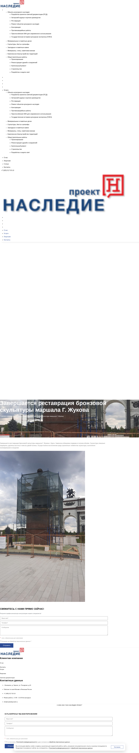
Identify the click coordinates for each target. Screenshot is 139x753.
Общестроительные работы (17, 57)
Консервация (16, 27)
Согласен (117, 747)
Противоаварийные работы (21, 30)
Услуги (6, 10)
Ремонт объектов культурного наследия (25, 24)
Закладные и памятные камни (18, 47)
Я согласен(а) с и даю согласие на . (38, 742)
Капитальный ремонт (18, 66)
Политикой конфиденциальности (59, 748)
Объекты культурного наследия (19, 12)
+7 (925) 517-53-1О (7, 400)
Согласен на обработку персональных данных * (16, 641)
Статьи (6, 84)
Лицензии (7, 80)
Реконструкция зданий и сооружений (24, 62)
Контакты (7, 87)
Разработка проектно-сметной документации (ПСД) (29, 14)
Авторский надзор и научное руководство (26, 17)
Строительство (16, 69)
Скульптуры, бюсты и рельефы (18, 44)
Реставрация (16, 21)
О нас (6, 77)
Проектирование (17, 59)
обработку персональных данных (59, 742)
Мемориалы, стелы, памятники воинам (21, 50)
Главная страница (6, 416)
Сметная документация (7, 677)
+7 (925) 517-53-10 (7, 170)
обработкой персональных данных (82, 748)
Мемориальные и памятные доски (20, 41)
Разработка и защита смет (20, 72)
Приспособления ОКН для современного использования (31, 33)
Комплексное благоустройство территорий (22, 54)
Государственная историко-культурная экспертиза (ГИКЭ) (31, 37)
